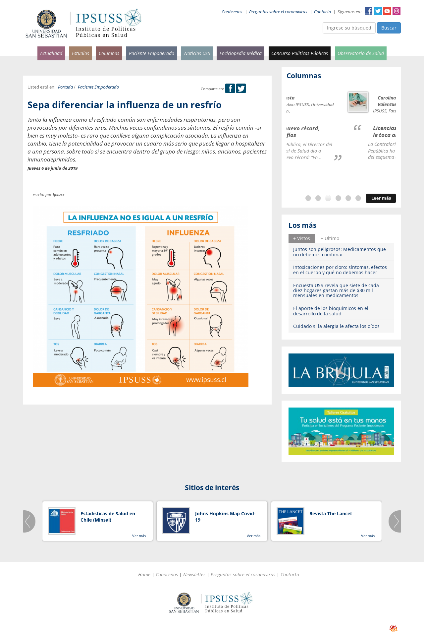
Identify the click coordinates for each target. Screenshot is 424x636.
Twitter (378, 11)
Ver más (139, 535)
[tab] (302, 238)
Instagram (396, 11)
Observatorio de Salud (361, 53)
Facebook (369, 11)
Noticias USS (197, 53)
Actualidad (51, 53)
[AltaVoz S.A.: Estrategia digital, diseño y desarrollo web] (393, 628)
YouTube (387, 11)
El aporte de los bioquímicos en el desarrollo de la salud (330, 310)
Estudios (80, 53)
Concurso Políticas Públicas (299, 53)
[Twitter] (241, 88)
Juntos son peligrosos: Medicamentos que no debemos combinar (339, 251)
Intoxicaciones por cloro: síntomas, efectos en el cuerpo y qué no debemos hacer (340, 269)
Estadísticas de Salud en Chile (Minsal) (107, 516)
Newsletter (194, 574)
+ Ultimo (330, 238)
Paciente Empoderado (151, 53)
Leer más (381, 198)
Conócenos (232, 12)
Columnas (109, 53)
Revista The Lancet (330, 513)
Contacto (322, 12)
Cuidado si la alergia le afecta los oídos (336, 326)
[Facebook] (230, 88)
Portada (65, 87)
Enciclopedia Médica (241, 53)
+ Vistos (301, 238)
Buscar (389, 28)
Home (144, 574)
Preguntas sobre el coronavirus (278, 12)
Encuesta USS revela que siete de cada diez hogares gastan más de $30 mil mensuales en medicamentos (336, 290)
